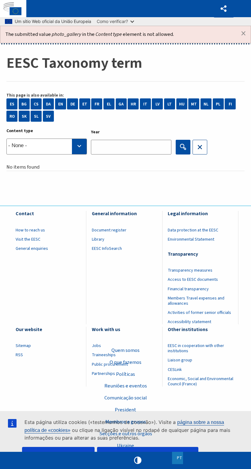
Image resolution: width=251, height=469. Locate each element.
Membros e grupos (125, 421)
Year (95, 132)
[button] (224, 8)
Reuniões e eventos (125, 386)
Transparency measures (190, 270)
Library (98, 239)
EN (60, 104)
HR (133, 104)
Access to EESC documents (193, 279)
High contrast (137, 460)
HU (182, 104)
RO (12, 116)
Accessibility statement (189, 322)
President (125, 410)
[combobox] (46, 146)
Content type (19, 131)
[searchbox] (47, 146)
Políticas (125, 374)
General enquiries (32, 249)
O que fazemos (125, 362)
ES (12, 104)
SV (48, 116)
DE (72, 104)
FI (230, 104)
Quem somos (125, 350)
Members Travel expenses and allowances (196, 301)
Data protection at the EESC (193, 230)
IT (145, 104)
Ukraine (125, 445)
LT (169, 104)
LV (157, 104)
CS (36, 104)
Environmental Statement (191, 239)
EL (109, 104)
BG (24, 104)
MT (194, 104)
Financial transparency (188, 289)
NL (206, 104)
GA (121, 104)
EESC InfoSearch (107, 249)
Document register (109, 230)
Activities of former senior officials (199, 313)
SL (36, 116)
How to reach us (30, 230)
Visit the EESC (28, 239)
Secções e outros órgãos (125, 433)
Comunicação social (125, 398)
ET (84, 104)
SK (24, 116)
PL (218, 104)
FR (97, 104)
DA (48, 104)
